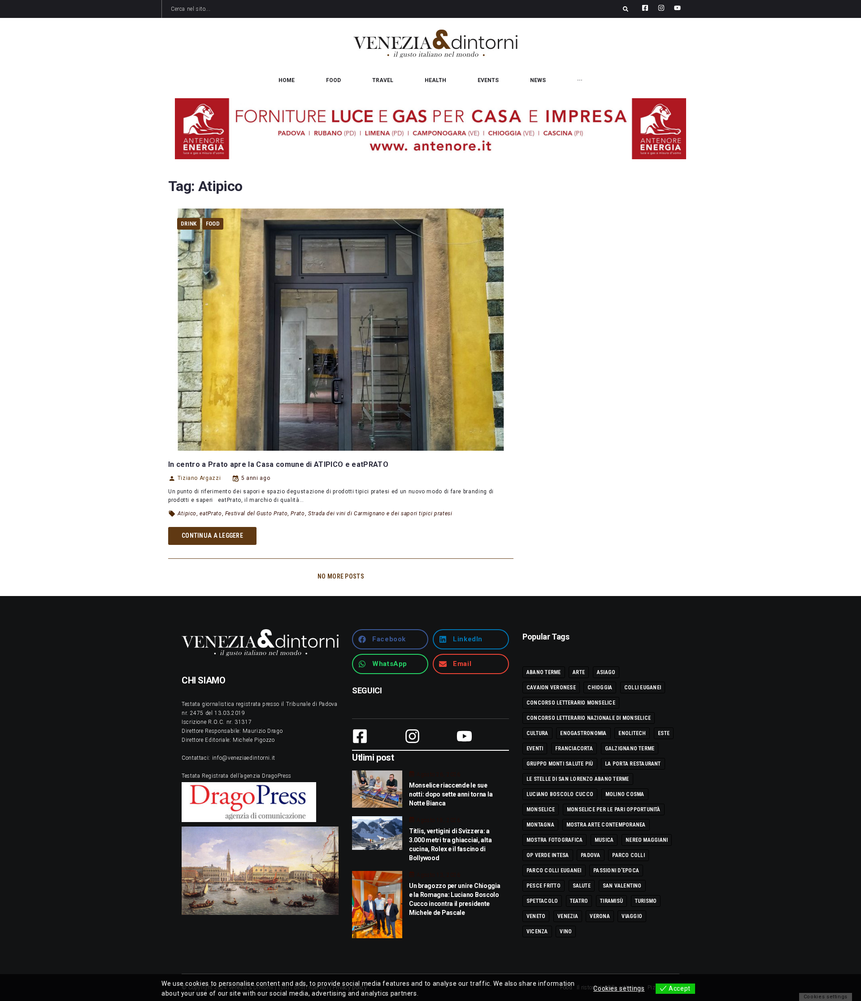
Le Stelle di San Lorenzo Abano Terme (577, 779)
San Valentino (622, 886)
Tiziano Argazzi (199, 478)
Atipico (187, 513)
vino (566, 931)
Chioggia (599, 687)
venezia (567, 916)
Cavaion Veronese (551, 687)
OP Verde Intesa (547, 855)
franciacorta (574, 748)
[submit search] (625, 9)
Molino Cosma (624, 794)
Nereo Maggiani (647, 840)
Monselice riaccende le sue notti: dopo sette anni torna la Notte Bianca (450, 794)
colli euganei (642, 687)
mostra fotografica (554, 840)
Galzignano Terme (630, 748)
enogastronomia (583, 733)
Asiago (606, 672)
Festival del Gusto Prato (256, 513)
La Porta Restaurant (633, 764)
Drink (188, 223)
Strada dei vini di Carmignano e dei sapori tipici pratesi (380, 513)
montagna (540, 825)
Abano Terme (543, 672)
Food (213, 223)
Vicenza (537, 931)
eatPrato (211, 513)
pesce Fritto (543, 886)
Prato (297, 513)
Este (664, 733)
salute (582, 886)
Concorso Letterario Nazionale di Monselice (588, 718)
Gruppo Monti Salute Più (559, 764)
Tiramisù (611, 901)
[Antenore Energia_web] (430, 128)
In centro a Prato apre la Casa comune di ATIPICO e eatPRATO (278, 464)
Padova (590, 855)
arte (579, 672)
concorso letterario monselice (570, 703)
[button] (390, 639)
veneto (535, 916)
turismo (646, 901)
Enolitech (632, 733)
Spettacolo (542, 901)
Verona (599, 916)
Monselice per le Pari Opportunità (614, 809)
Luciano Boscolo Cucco (559, 794)
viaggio (632, 916)
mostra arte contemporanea (606, 825)
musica (604, 840)
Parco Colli (628, 855)
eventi (534, 748)
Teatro (579, 901)
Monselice (540, 809)
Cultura (537, 733)
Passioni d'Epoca (616, 870)
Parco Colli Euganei (554, 870)
